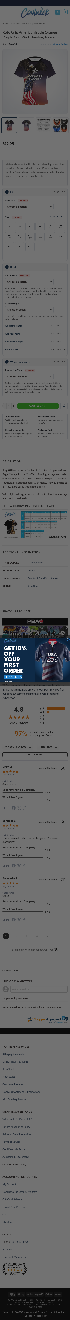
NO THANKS (9, 681)
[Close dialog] (68, 639)
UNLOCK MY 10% (13, 677)
